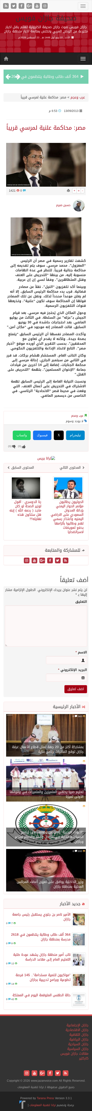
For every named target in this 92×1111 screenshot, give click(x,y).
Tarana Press (45, 1098)
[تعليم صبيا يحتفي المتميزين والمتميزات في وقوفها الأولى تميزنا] (46, 780)
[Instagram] (45, 6)
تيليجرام (75, 435)
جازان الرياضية (78, 1039)
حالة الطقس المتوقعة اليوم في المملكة (42, 995)
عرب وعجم (78, 97)
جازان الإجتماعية (77, 1025)
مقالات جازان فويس (74, 1053)
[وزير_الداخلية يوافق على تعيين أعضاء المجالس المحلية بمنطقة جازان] (46, 870)
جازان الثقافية (78, 1035)
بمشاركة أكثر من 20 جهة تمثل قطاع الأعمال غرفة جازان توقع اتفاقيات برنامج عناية (48, 749)
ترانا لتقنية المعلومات (42, 1105)
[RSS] (6, 6)
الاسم (81, 652)
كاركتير (83, 1058)
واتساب (22, 435)
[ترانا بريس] (22, 1105)
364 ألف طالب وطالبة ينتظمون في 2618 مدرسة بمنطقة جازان (41, 937)
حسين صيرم (63, 205)
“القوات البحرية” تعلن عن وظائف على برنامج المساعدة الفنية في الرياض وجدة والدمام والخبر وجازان (49, 837)
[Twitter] (14, 6)
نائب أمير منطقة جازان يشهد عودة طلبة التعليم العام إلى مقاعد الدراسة (42, 957)
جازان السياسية (77, 1049)
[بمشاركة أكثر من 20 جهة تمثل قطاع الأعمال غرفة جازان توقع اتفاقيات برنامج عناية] (46, 735)
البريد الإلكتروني (72, 670)
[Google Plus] (30, 6)
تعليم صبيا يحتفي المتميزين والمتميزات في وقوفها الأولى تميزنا (47, 794)
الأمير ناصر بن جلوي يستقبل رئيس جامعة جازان (41, 916)
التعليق (81, 602)
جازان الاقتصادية (77, 1030)
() (9, 446)
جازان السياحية (78, 1044)
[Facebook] (22, 6)
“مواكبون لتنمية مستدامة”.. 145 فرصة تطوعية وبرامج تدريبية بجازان (43, 977)
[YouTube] (38, 6)
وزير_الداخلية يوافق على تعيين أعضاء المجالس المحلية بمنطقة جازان (50, 884)
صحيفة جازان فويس (46, 18)
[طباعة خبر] (68, 190)
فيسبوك (42, 435)
